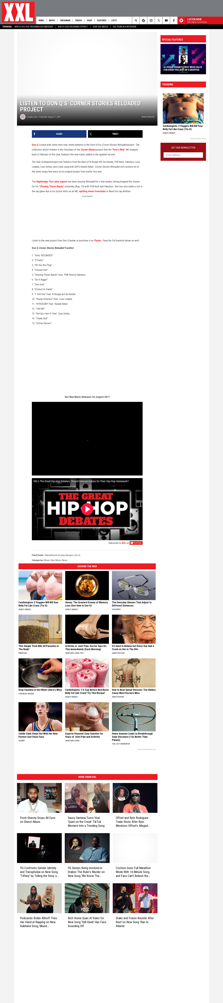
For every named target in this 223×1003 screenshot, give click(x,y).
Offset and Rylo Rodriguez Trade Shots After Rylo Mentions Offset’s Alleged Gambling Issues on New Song (135, 822)
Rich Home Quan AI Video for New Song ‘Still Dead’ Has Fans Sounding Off (87, 922)
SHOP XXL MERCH (100, 26)
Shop (89, 20)
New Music (56, 560)
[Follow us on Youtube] (166, 20)
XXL (124, 542)
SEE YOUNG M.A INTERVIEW (124, 26)
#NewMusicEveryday (55, 555)
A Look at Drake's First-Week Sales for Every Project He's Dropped (183, 68)
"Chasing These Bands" (52, 186)
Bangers (70, 555)
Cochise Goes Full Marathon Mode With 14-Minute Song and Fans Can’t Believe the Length (133, 872)
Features (101, 20)
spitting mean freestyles (92, 191)
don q (77, 555)
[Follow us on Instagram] (151, 20)
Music (52, 20)
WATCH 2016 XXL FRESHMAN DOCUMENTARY (34, 26)
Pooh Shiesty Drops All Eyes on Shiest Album (37, 820)
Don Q (35, 144)
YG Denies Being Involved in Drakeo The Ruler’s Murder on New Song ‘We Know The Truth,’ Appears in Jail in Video (86, 872)
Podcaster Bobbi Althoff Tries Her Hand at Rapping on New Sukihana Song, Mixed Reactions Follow (38, 922)
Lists (114, 20)
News (41, 20)
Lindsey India (32, 117)
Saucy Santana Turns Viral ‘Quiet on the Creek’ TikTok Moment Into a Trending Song (86, 822)
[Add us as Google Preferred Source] (143, 20)
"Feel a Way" (119, 149)
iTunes (97, 240)
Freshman (65, 20)
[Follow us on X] (158, 20)
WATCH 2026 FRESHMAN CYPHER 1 (73, 26)
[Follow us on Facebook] (173, 20)
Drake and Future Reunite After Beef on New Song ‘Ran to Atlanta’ (135, 922)
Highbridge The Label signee (51, 181)
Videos (78, 20)
